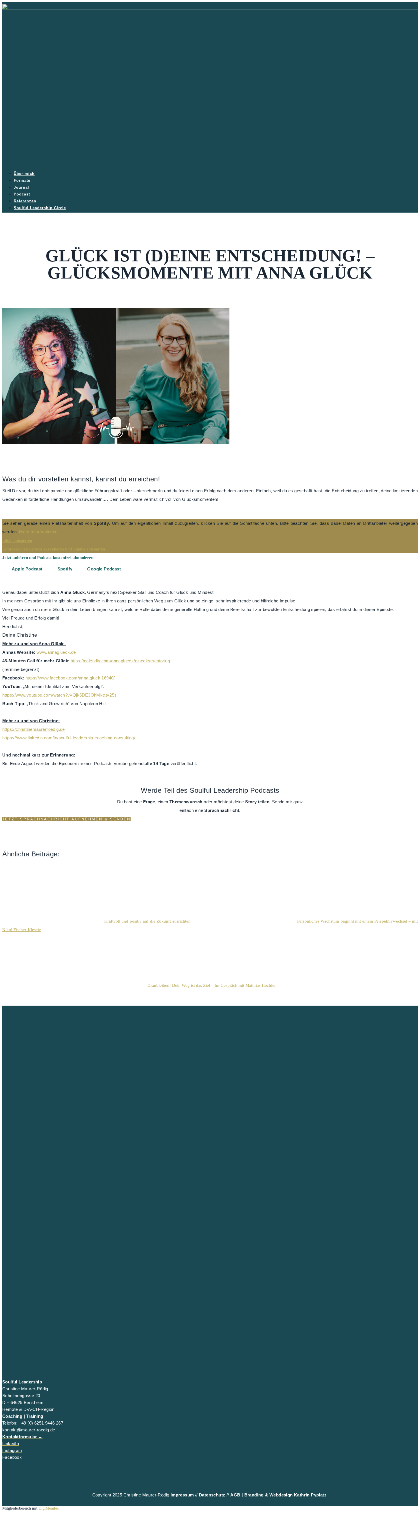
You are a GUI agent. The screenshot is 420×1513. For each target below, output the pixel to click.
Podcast (22, 194)
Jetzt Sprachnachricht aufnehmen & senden (66, 819)
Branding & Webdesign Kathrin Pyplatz (286, 1494)
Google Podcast (103, 568)
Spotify (64, 568)
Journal (21, 187)
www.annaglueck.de (56, 652)
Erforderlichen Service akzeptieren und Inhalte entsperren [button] (53, 549)
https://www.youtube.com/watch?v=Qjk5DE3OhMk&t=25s (59, 695)
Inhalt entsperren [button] (17, 540)
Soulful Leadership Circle (40, 208)
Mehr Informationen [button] (38, 531)
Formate (22, 180)
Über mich (24, 174)
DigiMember (49, 1508)
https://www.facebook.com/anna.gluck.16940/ (70, 677)
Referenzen (25, 201)
